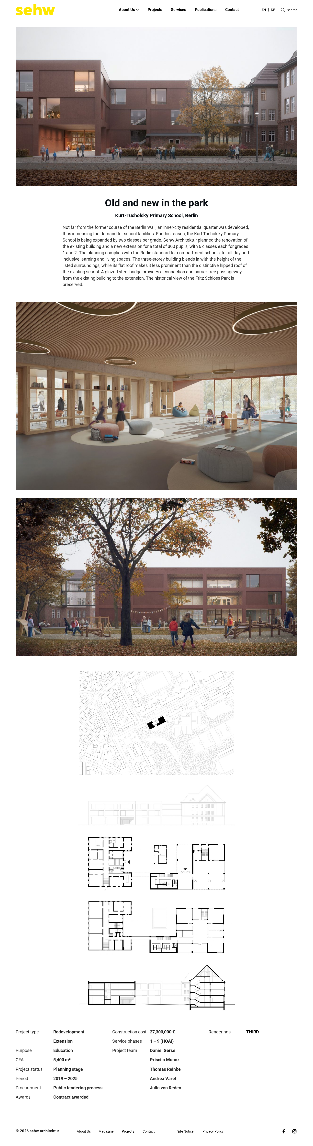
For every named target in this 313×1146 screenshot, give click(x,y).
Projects (155, 9)
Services (178, 9)
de (273, 10)
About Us (84, 1131)
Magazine (106, 1131)
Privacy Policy (213, 1131)
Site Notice (185, 1131)
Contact (232, 9)
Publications (205, 9)
